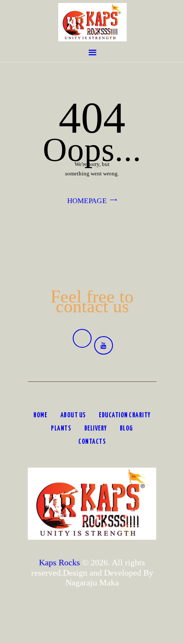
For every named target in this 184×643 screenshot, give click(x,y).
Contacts (92, 442)
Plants (61, 428)
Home (40, 415)
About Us (73, 415)
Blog (126, 428)
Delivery (95, 428)
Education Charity (125, 415)
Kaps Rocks (59, 562)
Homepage (87, 201)
